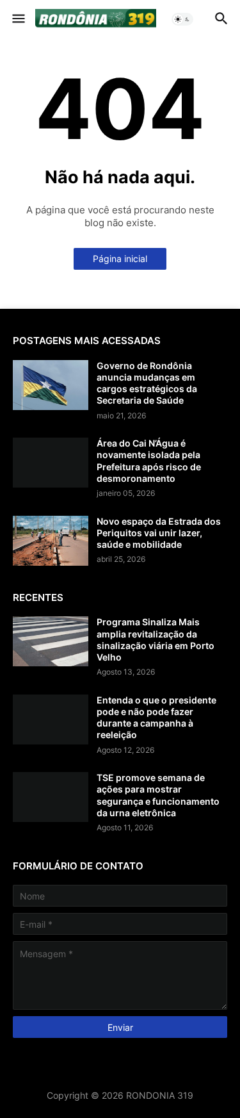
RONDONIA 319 (159, 1095)
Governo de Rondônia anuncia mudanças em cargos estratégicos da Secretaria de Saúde (147, 383)
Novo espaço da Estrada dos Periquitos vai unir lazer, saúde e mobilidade (159, 533)
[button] (17, 19)
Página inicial (120, 258)
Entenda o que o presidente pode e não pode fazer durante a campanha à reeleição (156, 718)
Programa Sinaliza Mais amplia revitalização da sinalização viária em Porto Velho (155, 639)
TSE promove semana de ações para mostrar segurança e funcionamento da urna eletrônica (158, 795)
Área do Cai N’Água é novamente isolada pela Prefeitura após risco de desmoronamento (149, 461)
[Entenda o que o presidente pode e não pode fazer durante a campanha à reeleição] (50, 719)
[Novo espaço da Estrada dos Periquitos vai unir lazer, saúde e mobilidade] (50, 541)
